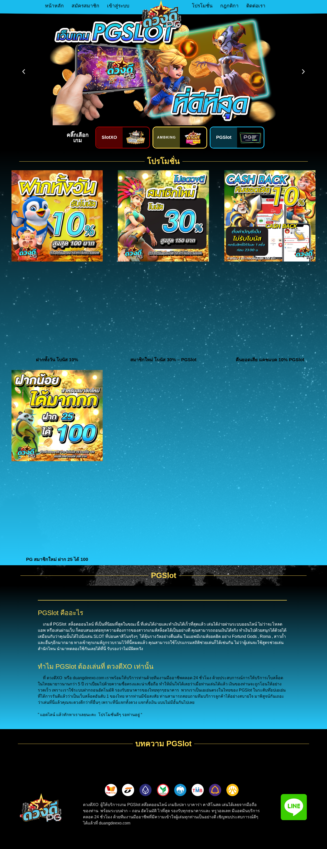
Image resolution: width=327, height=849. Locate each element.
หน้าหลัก (54, 5)
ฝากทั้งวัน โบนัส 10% (57, 359)
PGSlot (223, 137)
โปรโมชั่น (202, 5)
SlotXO (109, 137)
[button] (23, 72)
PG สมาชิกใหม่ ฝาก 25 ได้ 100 (57, 559)
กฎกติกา (229, 5)
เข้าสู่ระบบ (118, 5)
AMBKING (166, 137)
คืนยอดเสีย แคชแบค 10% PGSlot (270, 359)
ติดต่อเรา (255, 5)
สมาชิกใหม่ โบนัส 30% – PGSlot (163, 359)
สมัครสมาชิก (85, 5)
